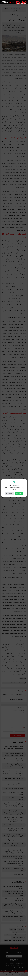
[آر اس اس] (8, 2)
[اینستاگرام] (6, 2)
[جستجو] (10, 2)
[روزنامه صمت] (21, 2)
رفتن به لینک (19, 493)
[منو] (13, 2)
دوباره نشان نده (9, 493)
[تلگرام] (2, 2)
